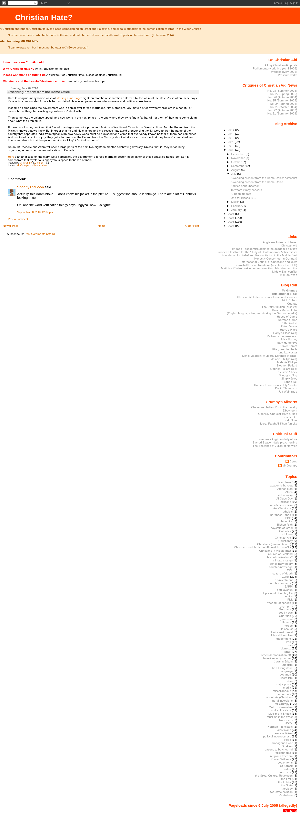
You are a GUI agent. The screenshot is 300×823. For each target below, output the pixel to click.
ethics (289, 596)
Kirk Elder (291, 420)
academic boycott (281, 485)
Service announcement (245, 185)
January (236, 209)
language (287, 671)
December (238, 154)
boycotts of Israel (282, 527)
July (234, 173)
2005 (231, 225)
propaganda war (282, 743)
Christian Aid (289, 245)
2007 (231, 217)
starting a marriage (69, 98)
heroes (288, 625)
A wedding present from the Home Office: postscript (264, 177)
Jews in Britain (283, 661)
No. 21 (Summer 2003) (282, 113)
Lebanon (285, 674)
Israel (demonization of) (275, 655)
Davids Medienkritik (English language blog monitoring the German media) (262, 311)
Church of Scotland (280, 554)
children (287, 534)
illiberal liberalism (282, 635)
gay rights (286, 606)
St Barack (286, 765)
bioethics (287, 521)
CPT (290, 570)
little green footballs (284, 349)
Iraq (290, 645)
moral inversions (282, 700)
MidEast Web (288, 274)
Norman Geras (287, 319)
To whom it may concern (246, 189)
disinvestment (284, 580)
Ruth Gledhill (289, 323)
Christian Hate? (43, 17)
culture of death (282, 573)
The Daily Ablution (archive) (279, 306)
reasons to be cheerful (278, 749)
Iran (288, 642)
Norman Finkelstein (280, 726)
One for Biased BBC (244, 197)
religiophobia (282, 752)
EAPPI (288, 586)
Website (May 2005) (284, 71)
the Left (286, 778)
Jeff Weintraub (287, 391)
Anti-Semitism (282, 508)
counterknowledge (281, 567)
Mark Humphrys (287, 342)
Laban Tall (290, 381)
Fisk (290, 599)
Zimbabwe (286, 795)
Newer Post (10, 225)
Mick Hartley (289, 339)
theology (287, 788)
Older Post (192, 225)
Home (102, 225)
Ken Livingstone (282, 668)
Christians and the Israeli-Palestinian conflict (262, 547)
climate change (283, 560)
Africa (289, 492)
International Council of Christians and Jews (269, 261)
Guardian (285, 615)
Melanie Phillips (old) (283, 359)
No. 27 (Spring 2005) (283, 94)
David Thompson (286, 388)
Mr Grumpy (23, 165)
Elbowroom (290, 410)
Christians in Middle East (275, 550)
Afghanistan (285, 488)
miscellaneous (282, 690)
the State (287, 785)
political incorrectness (277, 736)
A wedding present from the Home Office (257, 182)
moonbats (284, 694)
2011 (231, 142)
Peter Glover (289, 326)
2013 (231, 134)
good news (286, 612)
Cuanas (292, 303)
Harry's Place (288, 329)
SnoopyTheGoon (30, 187)
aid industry (285, 495)
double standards (280, 583)
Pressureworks (287, 75)
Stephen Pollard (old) (283, 368)
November (238, 158)
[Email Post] (47, 163)
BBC (288, 518)
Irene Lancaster (287, 352)
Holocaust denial (282, 632)
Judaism (287, 664)
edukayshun (285, 589)
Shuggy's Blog (288, 375)
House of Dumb (287, 316)
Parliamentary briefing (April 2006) (275, 68)
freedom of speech (279, 602)
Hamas (286, 622)
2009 (231, 150)
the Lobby (284, 782)
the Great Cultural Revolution (274, 775)
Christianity (285, 540)
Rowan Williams (281, 759)
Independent (283, 638)
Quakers (287, 746)
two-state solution (281, 791)
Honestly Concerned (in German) (275, 258)
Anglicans (285, 501)
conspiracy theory (281, 563)
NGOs (289, 723)
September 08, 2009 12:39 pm (35, 212)
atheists (288, 511)
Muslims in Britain (279, 713)
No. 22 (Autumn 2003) (282, 110)
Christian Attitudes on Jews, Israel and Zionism (267, 297)
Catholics (285, 531)
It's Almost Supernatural (282, 336)
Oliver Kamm (288, 346)
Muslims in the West (280, 716)
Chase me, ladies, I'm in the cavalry (274, 407)
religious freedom (281, 756)
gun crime (286, 619)
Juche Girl (290, 417)
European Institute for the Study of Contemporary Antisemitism (257, 252)
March (235, 201)
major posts (283, 684)
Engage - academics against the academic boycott (264, 248)
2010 (231, 145)
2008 (231, 213)
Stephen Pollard (287, 365)
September (238, 165)
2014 (231, 130)
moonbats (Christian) (279, 697)
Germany (285, 609)
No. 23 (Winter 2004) (283, 107)
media (287, 687)
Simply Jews (289, 378)
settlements (285, 762)
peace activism (283, 733)
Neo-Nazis (286, 720)
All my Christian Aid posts (281, 65)
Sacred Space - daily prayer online (275, 442)
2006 (231, 221)
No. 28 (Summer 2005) (282, 90)
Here (11, 156)
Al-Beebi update (241, 193)
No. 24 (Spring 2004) (283, 103)
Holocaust (286, 628)
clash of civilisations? (279, 557)
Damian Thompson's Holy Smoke (275, 385)
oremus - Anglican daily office (278, 439)
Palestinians (283, 730)
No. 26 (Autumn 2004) (282, 97)
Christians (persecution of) (274, 544)
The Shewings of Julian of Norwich (275, 445)
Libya (289, 681)
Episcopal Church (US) (278, 593)
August (236, 170)
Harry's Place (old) (285, 332)
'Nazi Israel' (285, 482)
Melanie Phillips (287, 362)
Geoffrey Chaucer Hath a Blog (277, 413)
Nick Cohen (289, 300)
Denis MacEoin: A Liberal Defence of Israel (269, 355)
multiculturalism (38, 165)
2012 (231, 138)
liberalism (286, 677)
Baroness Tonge (280, 514)
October (236, 162)
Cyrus (293, 461)
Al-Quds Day (284, 498)
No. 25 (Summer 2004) (282, 100)
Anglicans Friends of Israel (280, 242)
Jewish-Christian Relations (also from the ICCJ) (266, 265)
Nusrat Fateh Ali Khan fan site (278, 423)
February (237, 205)
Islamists (285, 648)
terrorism (285, 772)
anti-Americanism (281, 505)
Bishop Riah (285, 524)
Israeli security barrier (277, 658)
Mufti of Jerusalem (281, 707)
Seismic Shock (287, 372)
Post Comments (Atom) (40, 233)
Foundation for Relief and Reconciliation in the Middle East (259, 255)
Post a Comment (18, 219)
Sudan (287, 769)
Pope (287, 739)
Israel (287, 651)
